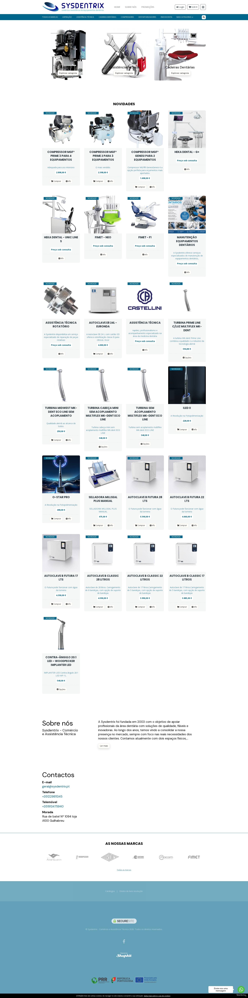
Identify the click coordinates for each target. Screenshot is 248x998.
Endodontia (166, 17)
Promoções (147, 7)
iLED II (187, 408)
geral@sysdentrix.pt (56, 786)
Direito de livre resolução (131, 891)
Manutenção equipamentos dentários (187, 241)
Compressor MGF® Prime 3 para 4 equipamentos (61, 156)
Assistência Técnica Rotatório (61, 325)
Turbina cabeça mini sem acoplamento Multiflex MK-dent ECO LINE (103, 413)
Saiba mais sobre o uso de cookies (157, 996)
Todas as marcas (50, 17)
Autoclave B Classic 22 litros (145, 578)
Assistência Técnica (85, 17)
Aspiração (67, 17)
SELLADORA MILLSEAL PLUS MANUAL (103, 499)
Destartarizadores (147, 17)
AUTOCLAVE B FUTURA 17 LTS (61, 578)
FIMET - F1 (145, 237)
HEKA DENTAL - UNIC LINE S (61, 239)
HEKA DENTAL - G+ (187, 152)
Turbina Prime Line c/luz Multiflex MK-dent (187, 326)
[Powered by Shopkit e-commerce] (124, 956)
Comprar (57, 181)
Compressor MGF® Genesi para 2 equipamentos (145, 156)
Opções (187, 357)
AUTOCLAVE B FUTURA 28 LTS (145, 499)
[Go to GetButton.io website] (241, 995)
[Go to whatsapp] (241, 989)
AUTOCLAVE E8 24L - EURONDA (103, 325)
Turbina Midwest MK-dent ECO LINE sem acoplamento (61, 412)
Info (69, 181)
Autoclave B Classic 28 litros (103, 578)
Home (117, 7)
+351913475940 (53, 806)
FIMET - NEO (103, 237)
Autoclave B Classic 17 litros (187, 578)
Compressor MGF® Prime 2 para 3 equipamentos (103, 156)
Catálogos (110, 891)
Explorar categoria (68, 73)
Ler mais (104, 745)
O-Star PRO (61, 497)
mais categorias (184, 17)
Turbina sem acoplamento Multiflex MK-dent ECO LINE (145, 413)
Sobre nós (130, 7)
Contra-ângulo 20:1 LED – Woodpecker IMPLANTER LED (60, 661)
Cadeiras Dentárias (107, 17)
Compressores (127, 17)
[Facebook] (124, 941)
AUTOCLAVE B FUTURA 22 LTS (187, 499)
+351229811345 (52, 796)
